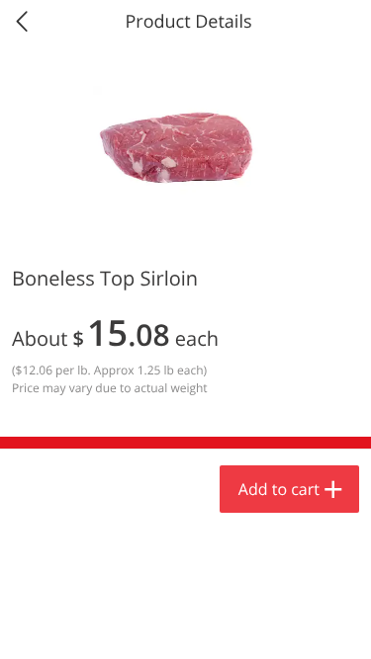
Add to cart (279, 489)
